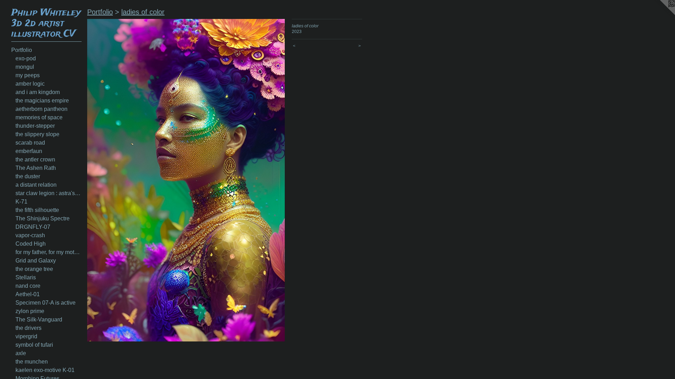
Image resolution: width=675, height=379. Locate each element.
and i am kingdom (37, 92)
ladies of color (143, 12)
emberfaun (28, 151)
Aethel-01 (27, 294)
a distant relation (36, 185)
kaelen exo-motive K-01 (45, 370)
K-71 (21, 202)
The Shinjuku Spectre (42, 218)
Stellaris (25, 277)
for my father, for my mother (48, 252)
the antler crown (35, 159)
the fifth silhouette (37, 210)
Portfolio (21, 50)
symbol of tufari (34, 345)
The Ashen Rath (35, 168)
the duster (27, 176)
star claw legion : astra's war (48, 193)
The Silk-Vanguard (38, 320)
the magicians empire (42, 101)
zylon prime (29, 311)
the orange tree (34, 269)
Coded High (30, 244)
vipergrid (26, 336)
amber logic (30, 84)
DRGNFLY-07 (32, 227)
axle (20, 353)
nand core (27, 286)
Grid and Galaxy (35, 261)
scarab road (30, 143)
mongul (24, 67)
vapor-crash (30, 235)
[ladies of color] (186, 180)
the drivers (28, 328)
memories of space (39, 117)
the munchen (31, 362)
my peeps (27, 75)
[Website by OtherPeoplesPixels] (661, 14)
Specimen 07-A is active (45, 303)
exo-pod (25, 58)
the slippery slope (37, 134)
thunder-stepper (35, 126)
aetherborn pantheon (41, 109)
